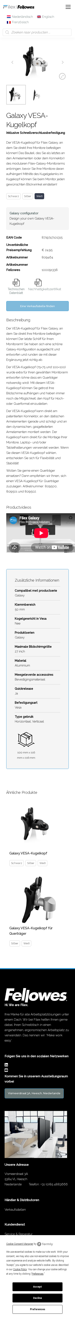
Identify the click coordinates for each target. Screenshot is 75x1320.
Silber (27, 196)
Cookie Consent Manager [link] (19, 1243)
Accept (37, 1286)
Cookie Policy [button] (20, 1269)
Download (16, 282)
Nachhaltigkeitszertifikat (44, 289)
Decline (37, 1298)
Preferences (37, 1309)
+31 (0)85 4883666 (54, 1184)
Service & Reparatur (18, 1234)
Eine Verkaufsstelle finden (37, 306)
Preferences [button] (38, 1273)
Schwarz (13, 196)
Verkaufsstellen (15, 1209)
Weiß (39, 196)
